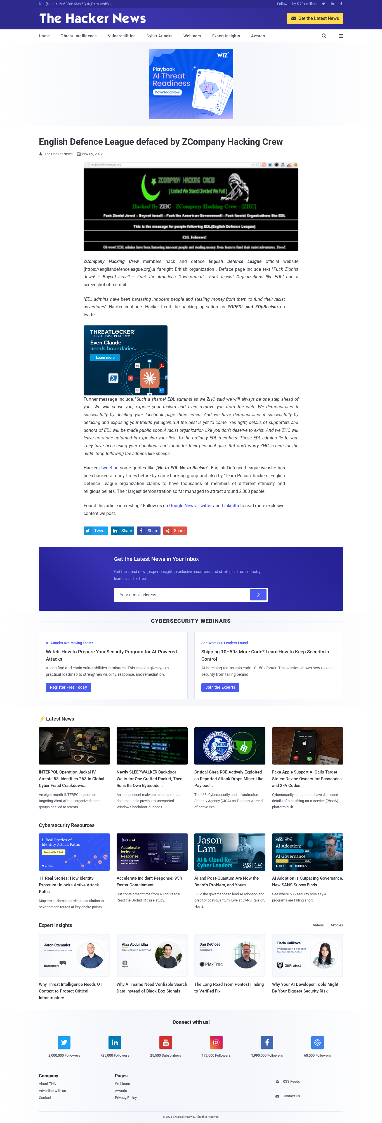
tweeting (110, 467)
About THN (47, 1084)
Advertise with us (52, 1091)
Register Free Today (68, 687)
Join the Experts (220, 687)
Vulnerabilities (122, 36)
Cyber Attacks (159, 36)
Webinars (192, 36)
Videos (318, 925)
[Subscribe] (258, 594)
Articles (337, 925)
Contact (45, 1098)
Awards (258, 36)
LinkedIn (230, 505)
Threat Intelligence (79, 36)
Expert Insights (226, 36)
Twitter (205, 505)
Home (44, 36)
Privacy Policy (126, 1098)
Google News (182, 505)
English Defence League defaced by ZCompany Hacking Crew (161, 141)
